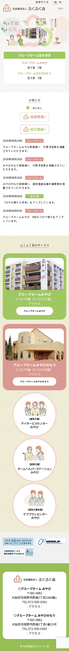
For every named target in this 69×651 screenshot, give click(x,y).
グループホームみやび (35, 310)
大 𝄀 (60, 2)
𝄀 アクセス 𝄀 (34, 303)
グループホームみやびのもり (34, 381)
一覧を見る (36, 108)
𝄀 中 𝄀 (55, 2)
